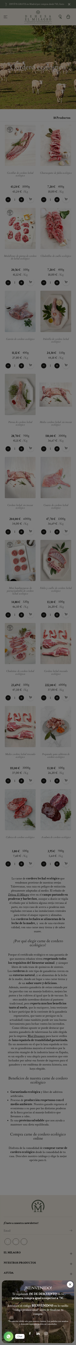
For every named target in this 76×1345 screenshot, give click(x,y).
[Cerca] (70, 1284)
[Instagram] (46, 1333)
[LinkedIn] (38, 1333)
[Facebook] (30, 1333)
